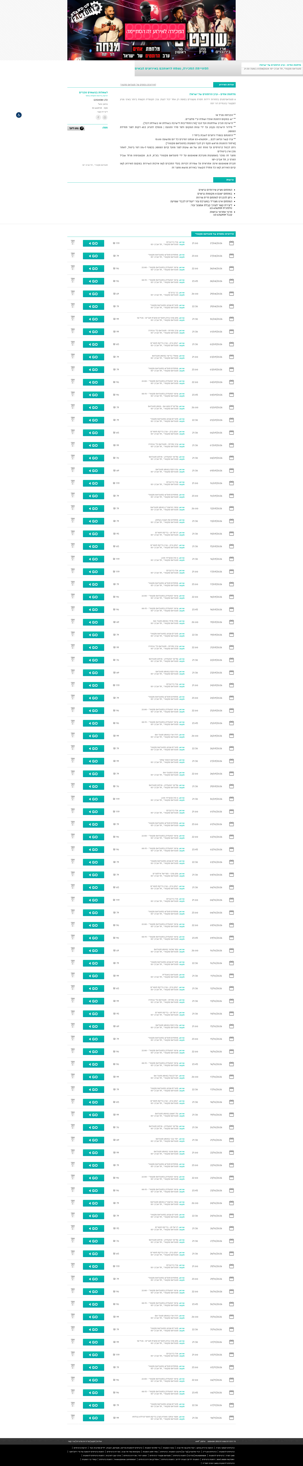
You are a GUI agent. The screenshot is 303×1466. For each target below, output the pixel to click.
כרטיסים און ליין (210, 1452)
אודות (99, 1441)
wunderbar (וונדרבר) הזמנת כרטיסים (189, 1455)
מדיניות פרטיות (83, 1441)
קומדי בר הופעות (89, 1459)
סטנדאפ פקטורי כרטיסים (160, 1455)
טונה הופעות (168, 1448)
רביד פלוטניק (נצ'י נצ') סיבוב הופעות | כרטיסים (180, 1452)
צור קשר (71, 1441)
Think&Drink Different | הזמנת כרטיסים (117, 1459)
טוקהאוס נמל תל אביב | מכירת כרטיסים (123, 1452)
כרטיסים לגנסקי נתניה (225, 1448)
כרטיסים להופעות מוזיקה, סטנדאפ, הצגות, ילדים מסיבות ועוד (116, 1448)
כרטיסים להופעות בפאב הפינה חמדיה (218, 1463)
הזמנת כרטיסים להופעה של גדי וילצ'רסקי (86, 1452)
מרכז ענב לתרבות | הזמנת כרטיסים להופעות (102, 1455)
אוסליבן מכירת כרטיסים (149, 1459)
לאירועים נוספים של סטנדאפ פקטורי (138, 84)
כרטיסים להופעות (226, 1452)
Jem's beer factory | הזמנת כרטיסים (218, 1459)
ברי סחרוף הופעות (152, 1448)
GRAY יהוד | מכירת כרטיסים (135, 1455)
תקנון (93, 1441)
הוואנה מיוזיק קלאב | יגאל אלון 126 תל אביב (195, 1448)
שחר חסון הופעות (150, 1452)
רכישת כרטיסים (80, 1448)
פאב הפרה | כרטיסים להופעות (221, 1455)
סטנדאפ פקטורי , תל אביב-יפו (95, 165)
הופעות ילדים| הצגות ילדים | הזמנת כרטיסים (180, 1459)
